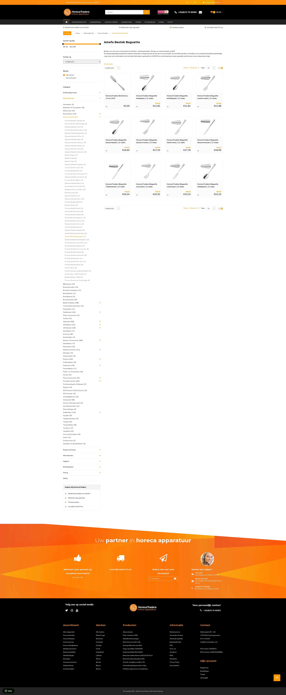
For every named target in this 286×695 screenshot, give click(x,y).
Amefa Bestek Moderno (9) (75, 246)
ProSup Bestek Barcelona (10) (76, 130)
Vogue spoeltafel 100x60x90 (133, 649)
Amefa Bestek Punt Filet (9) (75, 186)
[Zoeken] (146, 12)
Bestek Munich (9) (71, 205)
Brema (98, 669)
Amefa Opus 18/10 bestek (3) (75, 274)
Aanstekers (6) (68, 104)
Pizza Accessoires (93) (71, 378)
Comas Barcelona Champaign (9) (77, 280)
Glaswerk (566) (68, 322)
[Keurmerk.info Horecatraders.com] (163, 12)
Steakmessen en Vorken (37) (75, 190)
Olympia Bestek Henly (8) (74, 149)
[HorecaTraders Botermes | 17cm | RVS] (117, 82)
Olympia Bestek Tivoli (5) (74, 127)
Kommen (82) (68, 334)
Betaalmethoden (175, 642)
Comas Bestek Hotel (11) (74, 208)
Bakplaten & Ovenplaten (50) (73, 108)
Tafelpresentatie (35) (70, 419)
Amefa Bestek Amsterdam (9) (76, 233)
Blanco (98, 665)
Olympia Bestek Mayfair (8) (75, 230)
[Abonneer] (175, 578)
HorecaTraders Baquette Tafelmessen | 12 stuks (116, 185)
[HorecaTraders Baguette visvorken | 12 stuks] (148, 171)
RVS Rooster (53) (69, 394)
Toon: (203, 68)
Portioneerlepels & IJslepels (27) (74, 384)
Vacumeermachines (70, 662)
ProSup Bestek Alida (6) (73, 202)
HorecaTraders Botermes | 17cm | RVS (117, 97)
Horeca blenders (69, 635)
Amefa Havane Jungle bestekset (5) (78, 271)
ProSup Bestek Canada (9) (74, 121)
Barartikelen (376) (69, 114)
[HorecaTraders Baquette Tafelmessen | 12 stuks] (117, 171)
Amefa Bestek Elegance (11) (75, 218)
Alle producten (128, 632)
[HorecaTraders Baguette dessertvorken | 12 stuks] (148, 127)
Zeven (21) (67, 437)
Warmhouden (126, 22)
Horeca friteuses (69, 639)
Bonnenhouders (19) (70, 287)
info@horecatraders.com (209, 642)
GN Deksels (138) (69, 328)
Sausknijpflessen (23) (71, 397)
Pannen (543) (68, 359)
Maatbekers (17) (69, 343)
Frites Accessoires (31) (71, 315)
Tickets (202, 674)
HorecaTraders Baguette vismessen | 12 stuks (177, 185)
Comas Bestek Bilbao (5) (74, 180)
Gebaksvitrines (68, 665)
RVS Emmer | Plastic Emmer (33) (75, 390)
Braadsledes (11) (69, 293)
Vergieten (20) (68, 431)
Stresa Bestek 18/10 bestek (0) (76, 124)
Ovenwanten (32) (69, 356)
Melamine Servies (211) (71, 350)
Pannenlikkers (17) (69, 369)
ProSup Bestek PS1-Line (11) (75, 262)
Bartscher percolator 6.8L (132, 642)
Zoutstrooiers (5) (69, 441)
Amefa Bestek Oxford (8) (74, 211)
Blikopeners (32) (69, 284)
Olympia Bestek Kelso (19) (74, 199)
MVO (171, 655)
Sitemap (160, 691)
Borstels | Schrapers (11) (72, 290)
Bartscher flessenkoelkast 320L (134, 659)
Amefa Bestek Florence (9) (74, 221)
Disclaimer (173, 659)
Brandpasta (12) (69, 297)
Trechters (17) (68, 428)
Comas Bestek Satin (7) (73, 227)
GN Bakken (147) (69, 325)
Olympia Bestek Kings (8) (74, 139)
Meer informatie (77, 577)
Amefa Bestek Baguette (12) (75, 236)
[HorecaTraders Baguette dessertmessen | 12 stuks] (209, 127)
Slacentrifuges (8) (69, 409)
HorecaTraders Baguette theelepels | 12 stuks (146, 97)
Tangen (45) (67, 422)
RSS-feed (153, 691)
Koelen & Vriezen (111, 22)
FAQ (171, 645)
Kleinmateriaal (95, 22)
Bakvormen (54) (69, 111)
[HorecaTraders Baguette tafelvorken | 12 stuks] (179, 127)
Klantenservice (175, 632)
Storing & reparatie (176, 639)
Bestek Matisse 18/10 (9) (74, 277)
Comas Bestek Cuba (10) (74, 168)
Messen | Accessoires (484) (73, 340)
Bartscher (99, 639)
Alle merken (70, 75)
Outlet (170, 22)
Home (66, 22)
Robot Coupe (100, 635)
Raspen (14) (67, 387)
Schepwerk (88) (69, 400)
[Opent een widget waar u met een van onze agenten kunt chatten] (8, 691)
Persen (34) (67, 375)
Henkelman (100, 652)
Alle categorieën (69, 632)
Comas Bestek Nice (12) (73, 171)
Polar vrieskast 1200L (130, 635)
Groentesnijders (68, 669)
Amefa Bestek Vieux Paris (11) (76, 243)
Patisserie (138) (68, 365)
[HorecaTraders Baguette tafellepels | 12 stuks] (209, 171)
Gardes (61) (67, 318)
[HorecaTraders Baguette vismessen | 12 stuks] (179, 171)
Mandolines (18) (69, 347)
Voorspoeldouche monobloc (132, 645)
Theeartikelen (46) (69, 425)
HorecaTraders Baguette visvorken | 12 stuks (146, 185)
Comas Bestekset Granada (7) (76, 174)
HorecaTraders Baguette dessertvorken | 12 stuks (146, 141)
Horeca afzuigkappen (70, 645)
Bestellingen (204, 671)
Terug (67, 33)
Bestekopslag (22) (71, 193)
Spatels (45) (67, 415)
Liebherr (99, 655)
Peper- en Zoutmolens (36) (73, 372)
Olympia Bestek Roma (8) (74, 224)
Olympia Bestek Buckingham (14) (77, 240)
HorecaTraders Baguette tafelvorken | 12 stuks (177, 141)
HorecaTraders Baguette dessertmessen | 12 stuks (207, 141)
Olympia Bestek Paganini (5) (75, 164)
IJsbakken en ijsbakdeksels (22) (74, 444)
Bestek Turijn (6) (70, 161)
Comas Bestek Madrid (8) (74, 215)
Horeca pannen (68, 642)
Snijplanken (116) (69, 412)
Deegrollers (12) (69, 309)
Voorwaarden (174, 665)
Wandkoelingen (68, 655)
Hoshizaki (99, 642)
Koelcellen (66, 659)
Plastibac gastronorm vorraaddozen (135, 669)
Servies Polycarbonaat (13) (73, 403)
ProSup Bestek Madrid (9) (74, 252)
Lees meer (109, 64)
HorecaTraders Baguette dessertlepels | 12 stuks (116, 141)
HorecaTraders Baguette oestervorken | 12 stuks (207, 97)
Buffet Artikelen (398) (71, 303)
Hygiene (138, 22)
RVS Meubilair (150, 22)
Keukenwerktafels (69, 652)
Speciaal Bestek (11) (72, 196)
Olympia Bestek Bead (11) (74, 183)
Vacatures (173, 652)
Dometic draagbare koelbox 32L (134, 662)
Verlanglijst (204, 678)
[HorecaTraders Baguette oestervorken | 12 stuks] (209, 82)
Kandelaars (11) (69, 331)
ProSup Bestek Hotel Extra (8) (76, 255)
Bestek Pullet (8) (71, 158)
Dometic (99, 645)
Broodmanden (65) (70, 300)
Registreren (204, 668)
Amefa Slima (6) (71, 268)
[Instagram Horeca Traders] (72, 610)
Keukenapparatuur (79, 22)
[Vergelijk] (187, 2)
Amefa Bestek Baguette (120, 33)
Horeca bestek (103, 33)
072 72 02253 (205, 639)
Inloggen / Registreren (212, 2)
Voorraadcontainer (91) (71, 434)
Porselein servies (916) (71, 381)
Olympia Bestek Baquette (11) (76, 133)
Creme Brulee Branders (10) (73, 306)
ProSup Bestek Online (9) (74, 265)
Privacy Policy (174, 662)
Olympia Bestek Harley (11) (75, 146)
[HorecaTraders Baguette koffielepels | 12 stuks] (179, 82)
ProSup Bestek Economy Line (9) (77, 249)
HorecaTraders (71, 78)
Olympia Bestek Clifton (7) (74, 136)
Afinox (98, 659)
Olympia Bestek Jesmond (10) (76, 152)
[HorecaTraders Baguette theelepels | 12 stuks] (148, 82)
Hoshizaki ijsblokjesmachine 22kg (134, 665)
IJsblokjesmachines (69, 649)
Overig (161, 22)
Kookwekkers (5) (69, 337)
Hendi (98, 649)
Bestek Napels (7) (71, 155)
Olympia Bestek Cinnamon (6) (76, 177)
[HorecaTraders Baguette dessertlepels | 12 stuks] (117, 127)
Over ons (173, 649)
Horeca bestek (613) (70, 117)
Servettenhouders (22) (71, 406)
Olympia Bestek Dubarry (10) (75, 143)
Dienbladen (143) (69, 312)
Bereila (98, 662)
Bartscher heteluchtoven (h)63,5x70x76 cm (138, 655)
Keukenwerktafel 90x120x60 (133, 652)
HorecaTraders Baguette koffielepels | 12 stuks (177, 97)
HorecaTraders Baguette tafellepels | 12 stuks (207, 185)
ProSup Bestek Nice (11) (73, 258)
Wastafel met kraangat (131, 639)
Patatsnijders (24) (69, 362)
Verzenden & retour (176, 635)
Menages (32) (68, 353)
